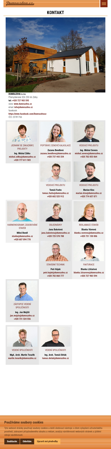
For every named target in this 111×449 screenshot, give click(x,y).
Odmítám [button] (27, 441)
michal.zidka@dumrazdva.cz (22, 156)
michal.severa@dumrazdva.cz (89, 153)
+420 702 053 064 (88, 156)
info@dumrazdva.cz (23, 107)
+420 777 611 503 (22, 160)
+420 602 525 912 (55, 196)
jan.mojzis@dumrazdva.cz (22, 315)
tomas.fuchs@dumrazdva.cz (55, 193)
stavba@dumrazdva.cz (22, 236)
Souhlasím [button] (12, 441)
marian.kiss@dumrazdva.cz (89, 193)
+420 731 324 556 (22, 319)
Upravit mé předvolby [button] (47, 441)
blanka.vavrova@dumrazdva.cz (88, 232)
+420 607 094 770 (22, 239)
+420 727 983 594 (88, 276)
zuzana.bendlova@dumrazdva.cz (55, 153)
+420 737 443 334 (55, 156)
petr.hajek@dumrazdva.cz (55, 272)
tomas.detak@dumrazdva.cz (55, 358)
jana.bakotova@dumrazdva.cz (55, 232)
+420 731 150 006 (88, 236)
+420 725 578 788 (55, 236)
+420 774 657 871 (88, 196)
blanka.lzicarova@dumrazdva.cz (89, 272)
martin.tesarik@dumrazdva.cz (22, 358)
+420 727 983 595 (20, 100)
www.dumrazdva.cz (23, 103)
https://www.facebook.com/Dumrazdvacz (27, 113)
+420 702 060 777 (55, 276)
